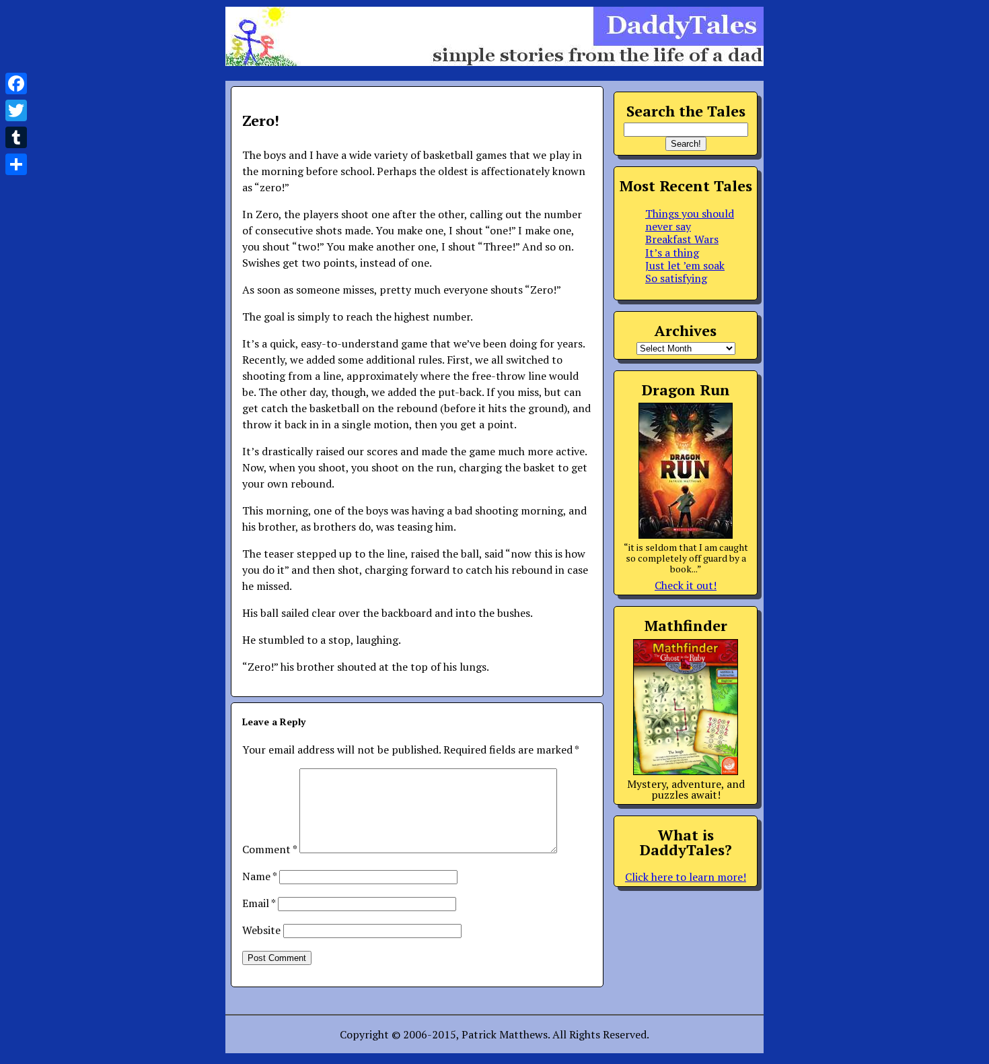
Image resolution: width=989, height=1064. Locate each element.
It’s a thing (672, 252)
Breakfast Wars (682, 239)
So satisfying (676, 278)
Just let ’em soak (685, 265)
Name (259, 876)
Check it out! (686, 585)
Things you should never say (689, 220)
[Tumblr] (16, 137)
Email (258, 903)
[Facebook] (16, 83)
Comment (269, 849)
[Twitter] (16, 110)
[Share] (16, 164)
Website (261, 930)
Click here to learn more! (685, 876)
